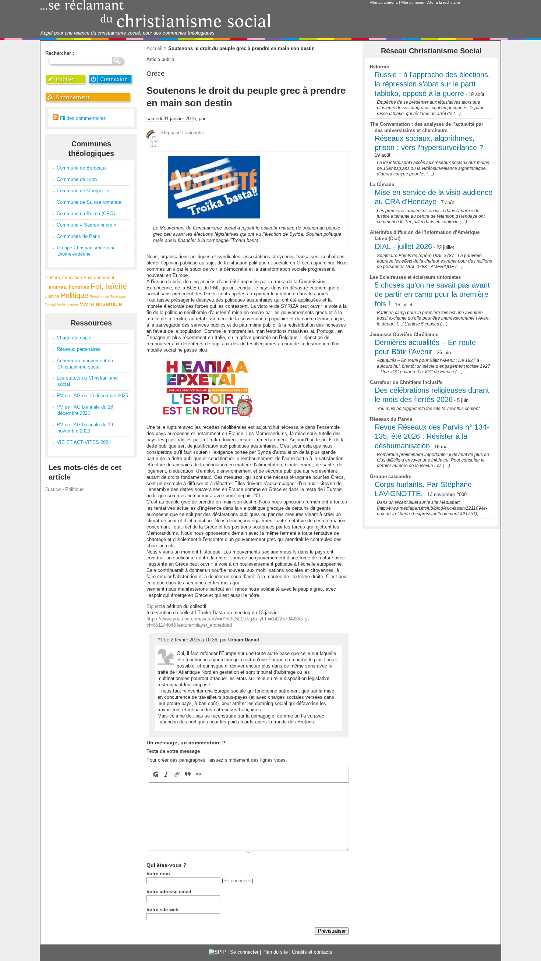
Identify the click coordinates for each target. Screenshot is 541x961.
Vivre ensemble (100, 303)
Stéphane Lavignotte (182, 132)
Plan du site (275, 952)
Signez (153, 606)
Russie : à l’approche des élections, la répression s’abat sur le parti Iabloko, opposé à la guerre (432, 84)
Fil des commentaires (82, 118)
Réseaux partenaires (78, 349)
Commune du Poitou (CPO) (86, 213)
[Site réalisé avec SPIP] (217, 952)
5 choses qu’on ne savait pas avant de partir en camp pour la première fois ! (432, 294)
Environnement (99, 277)
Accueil (154, 48)
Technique (118, 297)
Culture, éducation (63, 277)
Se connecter (237, 880)
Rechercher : (59, 53)
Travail (50, 305)
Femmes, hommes (67, 287)
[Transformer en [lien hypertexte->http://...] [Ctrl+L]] (177, 774)
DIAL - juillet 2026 (403, 246)
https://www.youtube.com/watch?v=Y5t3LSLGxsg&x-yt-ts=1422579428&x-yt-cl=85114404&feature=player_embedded (228, 622)
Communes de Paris (78, 236)
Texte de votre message (173, 751)
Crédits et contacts (312, 952)
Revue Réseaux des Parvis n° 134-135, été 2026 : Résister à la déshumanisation (432, 436)
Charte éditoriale (74, 338)
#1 (160, 640)
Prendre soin (99, 297)
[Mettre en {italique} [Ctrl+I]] (166, 774)
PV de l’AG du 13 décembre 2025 (92, 395)
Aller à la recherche (443, 2)
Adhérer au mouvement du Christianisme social (85, 364)
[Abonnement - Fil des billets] (88, 103)
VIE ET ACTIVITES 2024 (84, 442)
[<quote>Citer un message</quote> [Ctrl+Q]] (188, 774)
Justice (52, 296)
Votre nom (158, 873)
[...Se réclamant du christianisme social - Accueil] (155, 26)
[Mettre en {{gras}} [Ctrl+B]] (155, 774)
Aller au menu (412, 2)
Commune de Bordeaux (82, 168)
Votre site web (162, 909)
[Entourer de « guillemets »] (198, 774)
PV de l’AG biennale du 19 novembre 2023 (85, 428)
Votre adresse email (168, 891)
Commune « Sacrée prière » (86, 225)
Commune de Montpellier (83, 190)
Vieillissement (67, 305)
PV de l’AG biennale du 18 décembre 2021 (85, 410)
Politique (74, 295)
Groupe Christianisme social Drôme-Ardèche (87, 251)
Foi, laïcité (109, 286)
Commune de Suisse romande (89, 202)
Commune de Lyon (77, 179)
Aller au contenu (384, 2)
